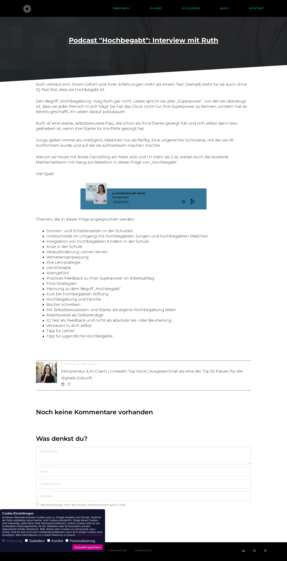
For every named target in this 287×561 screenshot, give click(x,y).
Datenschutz (117, 550)
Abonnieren (120, 202)
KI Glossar (191, 8)
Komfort (57, 541)
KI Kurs (156, 8)
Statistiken (37, 541)
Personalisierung (82, 541)
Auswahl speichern (88, 547)
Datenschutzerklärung (88, 535)
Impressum (143, 550)
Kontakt (256, 8)
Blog (224, 8)
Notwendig (14, 541)
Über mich (121, 8)
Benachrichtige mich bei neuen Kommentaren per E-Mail (82, 505)
